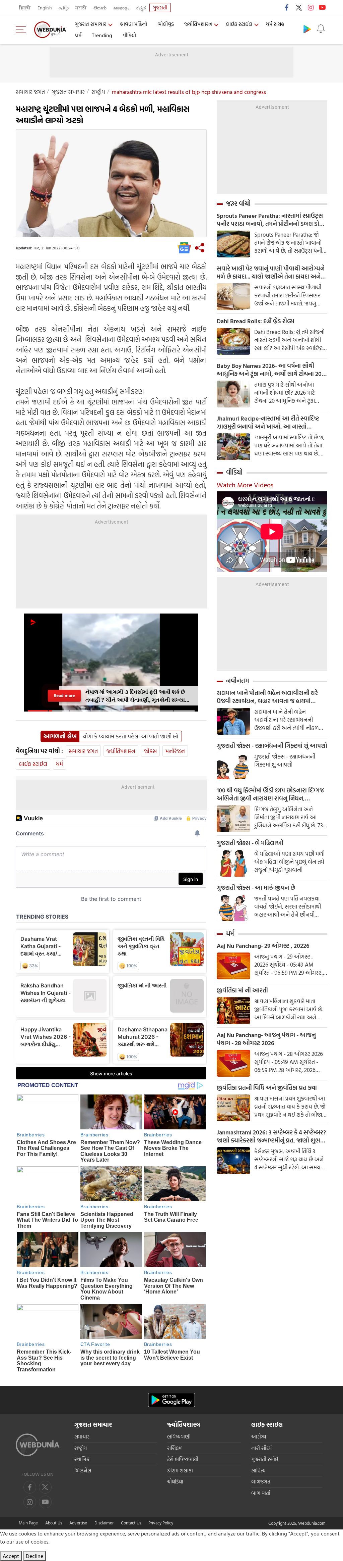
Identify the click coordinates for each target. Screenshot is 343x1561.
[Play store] (307, 29)
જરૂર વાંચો (238, 203)
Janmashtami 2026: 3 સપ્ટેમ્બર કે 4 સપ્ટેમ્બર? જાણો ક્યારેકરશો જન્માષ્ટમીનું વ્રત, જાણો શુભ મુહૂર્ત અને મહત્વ (271, 1136)
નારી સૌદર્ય (261, 1448)
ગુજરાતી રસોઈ (264, 1459)
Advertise (78, 1522)
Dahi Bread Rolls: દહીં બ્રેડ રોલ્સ (255, 321)
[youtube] (322, 7)
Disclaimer (104, 1522)
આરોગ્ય (258, 1437)
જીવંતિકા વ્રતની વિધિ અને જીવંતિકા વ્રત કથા (267, 1088)
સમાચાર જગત (30, 92)
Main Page (28, 1522)
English (45, 7)
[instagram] (310, 7)
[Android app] (171, 1400)
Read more (64, 695)
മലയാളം (121, 7)
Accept (11, 1556)
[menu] (22, 29)
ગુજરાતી (160, 7)
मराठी (81, 7)
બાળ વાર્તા (260, 1493)
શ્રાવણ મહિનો (133, 24)
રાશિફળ (175, 1448)
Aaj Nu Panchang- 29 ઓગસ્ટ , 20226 (263, 946)
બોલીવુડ (165, 24)
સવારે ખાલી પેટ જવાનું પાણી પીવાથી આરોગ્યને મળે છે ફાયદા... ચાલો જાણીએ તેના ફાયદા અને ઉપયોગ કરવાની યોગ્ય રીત (271, 272)
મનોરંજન (175, 751)
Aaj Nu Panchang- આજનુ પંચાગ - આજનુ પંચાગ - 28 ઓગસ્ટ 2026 (266, 1039)
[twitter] (299, 7)
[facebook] (287, 7)
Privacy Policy (160, 1522)
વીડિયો (129, 35)
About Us (53, 1522)
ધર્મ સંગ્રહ (275, 24)
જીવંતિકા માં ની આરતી (242, 990)
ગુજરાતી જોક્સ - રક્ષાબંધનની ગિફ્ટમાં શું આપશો (272, 746)
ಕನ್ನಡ (141, 7)
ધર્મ (78, 35)
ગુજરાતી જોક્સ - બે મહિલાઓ (250, 843)
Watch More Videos (245, 485)
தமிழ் (64, 7)
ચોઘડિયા (175, 1481)
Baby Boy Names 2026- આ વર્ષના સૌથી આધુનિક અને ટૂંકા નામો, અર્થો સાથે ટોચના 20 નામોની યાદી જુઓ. (269, 370)
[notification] (320, 29)
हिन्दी (25, 7)
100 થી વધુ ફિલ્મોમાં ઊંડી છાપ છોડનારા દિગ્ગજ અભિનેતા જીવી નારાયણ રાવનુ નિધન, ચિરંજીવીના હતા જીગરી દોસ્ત (270, 794)
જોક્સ (150, 751)
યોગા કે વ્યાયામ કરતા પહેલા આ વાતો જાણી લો (130, 736)
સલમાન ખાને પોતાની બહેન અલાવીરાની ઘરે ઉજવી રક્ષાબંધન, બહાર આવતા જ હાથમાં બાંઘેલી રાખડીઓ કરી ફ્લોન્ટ (267, 697)
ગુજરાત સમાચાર (90, 24)
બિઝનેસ (82, 1470)
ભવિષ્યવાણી (179, 1437)
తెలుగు (100, 7)
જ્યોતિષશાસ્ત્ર (198, 24)
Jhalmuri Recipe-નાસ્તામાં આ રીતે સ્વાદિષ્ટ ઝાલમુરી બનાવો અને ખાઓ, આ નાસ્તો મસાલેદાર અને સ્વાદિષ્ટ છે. (268, 422)
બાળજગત (260, 1481)
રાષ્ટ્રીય (98, 92)
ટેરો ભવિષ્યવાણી (182, 1459)
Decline (34, 1556)
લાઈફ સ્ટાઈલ (239, 24)
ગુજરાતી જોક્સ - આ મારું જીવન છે (256, 888)
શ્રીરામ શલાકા (180, 1470)
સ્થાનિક (81, 1459)
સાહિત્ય (258, 1470)
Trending (102, 35)
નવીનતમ (237, 680)
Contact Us (131, 1522)
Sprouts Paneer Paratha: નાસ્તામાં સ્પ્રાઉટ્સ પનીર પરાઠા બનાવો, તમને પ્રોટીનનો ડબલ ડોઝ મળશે (270, 220)
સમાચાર (81, 1437)
